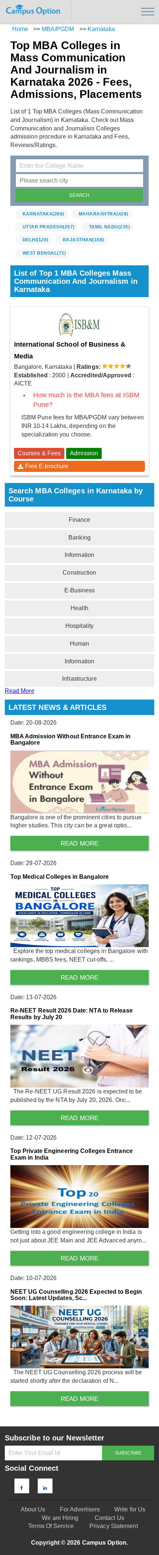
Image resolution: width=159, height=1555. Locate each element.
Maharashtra (103, 214)
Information (79, 555)
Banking (79, 537)
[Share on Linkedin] (45, 1488)
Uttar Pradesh (49, 226)
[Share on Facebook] (21, 1488)
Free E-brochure (47, 466)
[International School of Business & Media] (79, 324)
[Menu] (147, 12)
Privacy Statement (113, 1526)
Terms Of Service (51, 1526)
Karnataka (43, 214)
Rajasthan (83, 239)
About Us (33, 1509)
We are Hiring (60, 1518)
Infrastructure (79, 679)
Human (79, 643)
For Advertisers (80, 1509)
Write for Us (129, 1509)
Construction (79, 572)
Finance (80, 520)
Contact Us (109, 1518)
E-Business (79, 590)
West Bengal (44, 253)
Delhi (35, 239)
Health (79, 608)
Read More (19, 691)
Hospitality (79, 626)
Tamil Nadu (109, 226)
